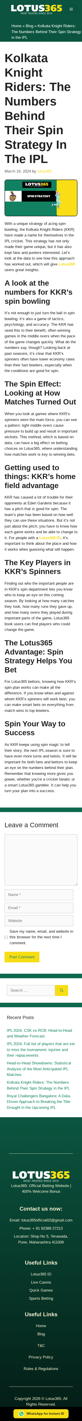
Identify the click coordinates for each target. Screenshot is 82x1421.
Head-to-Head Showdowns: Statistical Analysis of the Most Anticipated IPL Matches (39, 1069)
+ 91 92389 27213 (47, 1228)
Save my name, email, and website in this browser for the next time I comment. (41, 937)
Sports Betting (41, 1298)
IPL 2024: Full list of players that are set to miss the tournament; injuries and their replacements (41, 1050)
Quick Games (41, 1290)
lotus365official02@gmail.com (46, 1220)
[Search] (61, 990)
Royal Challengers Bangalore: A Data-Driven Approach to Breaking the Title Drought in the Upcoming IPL (39, 1102)
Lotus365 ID (41, 1274)
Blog (29, 26)
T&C (41, 1345)
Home (16, 26)
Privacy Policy (41, 1357)
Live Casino (41, 1282)
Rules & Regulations (41, 1369)
